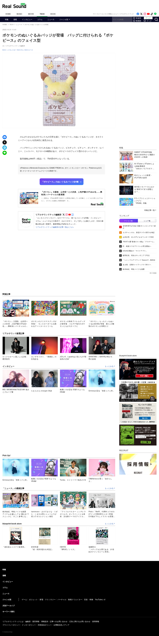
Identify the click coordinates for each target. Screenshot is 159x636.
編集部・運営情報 (32, 621)
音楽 (86, 599)
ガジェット (33, 599)
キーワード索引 (8, 611)
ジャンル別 (63, 19)
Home (8, 14)
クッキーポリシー (29, 625)
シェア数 (147, 221)
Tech (42, 14)
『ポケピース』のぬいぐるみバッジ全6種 (60, 181)
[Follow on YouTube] (148, 14)
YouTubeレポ (100, 599)
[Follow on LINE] (155, 14)
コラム (39, 19)
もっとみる (109, 366)
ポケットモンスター (10, 50)
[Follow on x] (141, 14)
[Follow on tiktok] (152, 14)
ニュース (50, 19)
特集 (6, 19)
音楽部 (138, 18)
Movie (31, 14)
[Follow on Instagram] (145, 14)
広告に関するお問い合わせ (79, 621)
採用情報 (95, 621)
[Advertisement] (96, 5)
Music (19, 14)
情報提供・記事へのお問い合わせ (54, 621)
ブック (149, 20)
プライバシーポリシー (11, 625)
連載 (15, 19)
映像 (91, 599)
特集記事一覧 (149, 210)
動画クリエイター (75, 599)
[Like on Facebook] (138, 14)
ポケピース (29, 50)
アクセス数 (128, 221)
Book (53, 14)
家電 (41, 599)
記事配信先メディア (61, 625)
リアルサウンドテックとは (12, 621)
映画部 (138, 20)
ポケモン (21, 50)
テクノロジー (50, 599)
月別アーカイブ (8, 605)
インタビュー (27, 19)
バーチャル (62, 599)
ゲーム (24, 599)
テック (148, 18)
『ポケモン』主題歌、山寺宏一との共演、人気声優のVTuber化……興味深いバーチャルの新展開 (71, 193)
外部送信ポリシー (45, 625)
